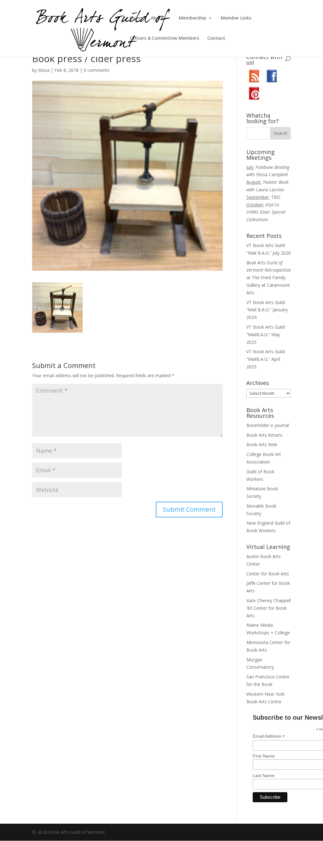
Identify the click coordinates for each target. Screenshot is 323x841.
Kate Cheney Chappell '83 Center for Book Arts (268, 608)
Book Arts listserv (264, 435)
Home (136, 18)
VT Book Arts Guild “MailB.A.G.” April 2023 (265, 359)
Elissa (44, 70)
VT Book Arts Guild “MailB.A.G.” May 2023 (265, 334)
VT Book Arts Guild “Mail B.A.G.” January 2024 (267, 309)
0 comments (96, 70)
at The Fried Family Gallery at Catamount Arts (268, 278)
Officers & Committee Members (164, 38)
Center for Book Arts (267, 574)
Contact (216, 38)
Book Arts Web (261, 444)
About (157, 18)
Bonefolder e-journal (267, 425)
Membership (192, 18)
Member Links (236, 18)
